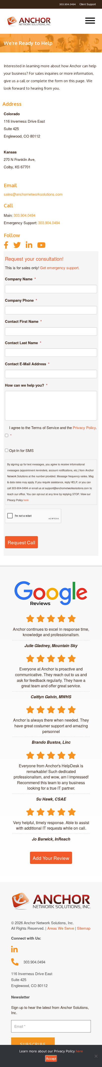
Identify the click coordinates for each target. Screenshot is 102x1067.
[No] (95, 1056)
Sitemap (83, 928)
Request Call (21, 542)
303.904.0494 (67, 4)
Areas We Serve (60, 928)
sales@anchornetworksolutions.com (33, 194)
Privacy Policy (84, 427)
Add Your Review (51, 857)
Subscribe (33, 1044)
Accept (51, 1058)
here (26, 500)
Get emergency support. (59, 267)
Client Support (87, 4)
